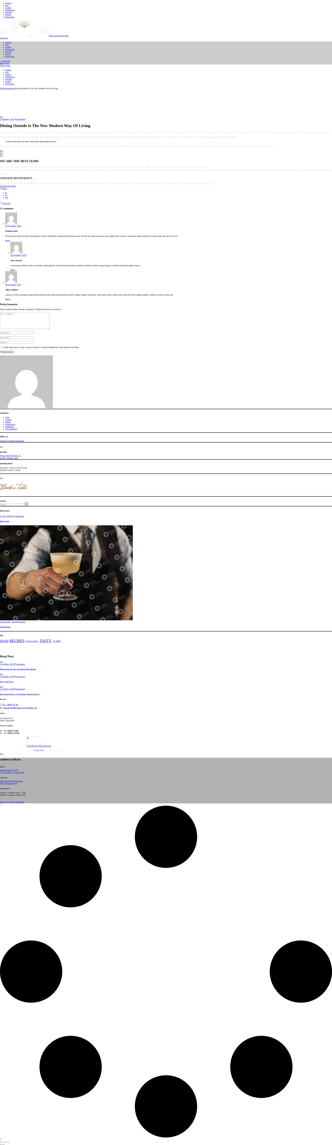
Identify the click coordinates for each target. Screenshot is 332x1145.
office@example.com (9, 783)
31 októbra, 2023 (7, 119)
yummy (57, 641)
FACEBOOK (32, 746)
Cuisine (8, 420)
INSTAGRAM (45, 746)
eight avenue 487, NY (9, 770)
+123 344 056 (6, 772)
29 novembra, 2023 (13, 226)
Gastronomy (10, 88)
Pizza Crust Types (6, 682)
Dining (8, 422)
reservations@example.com (11, 781)
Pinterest (3, 441)
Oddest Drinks (5, 627)
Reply (7, 240)
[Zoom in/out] (1, 1142)
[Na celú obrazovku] (4, 1142)
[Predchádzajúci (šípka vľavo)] (1, 1144)
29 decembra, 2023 (8, 622)
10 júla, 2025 (5, 516)
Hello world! (4, 521)
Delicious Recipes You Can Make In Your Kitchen (18, 669)
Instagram (20, 441)
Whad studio (39, 750)
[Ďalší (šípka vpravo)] (4, 1144)
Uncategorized (11, 429)
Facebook (12, 441)
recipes (8, 186)
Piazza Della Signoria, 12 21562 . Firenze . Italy (10, 457)
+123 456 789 (18, 772)
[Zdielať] (6, 1142)
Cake (7, 417)
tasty (14, 186)
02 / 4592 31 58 (10, 704)
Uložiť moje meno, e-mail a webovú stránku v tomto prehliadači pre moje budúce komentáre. (41, 347)
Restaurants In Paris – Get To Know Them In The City (20, 694)
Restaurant (9, 427)
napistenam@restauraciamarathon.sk (20, 707)
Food (2, 186)
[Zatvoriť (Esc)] (9, 1142)
